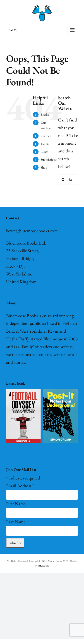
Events (45, 144)
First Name (16, 504)
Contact (46, 136)
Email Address (20, 486)
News (44, 152)
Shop (44, 167)
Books (45, 114)
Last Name (15, 522)
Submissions (49, 159)
